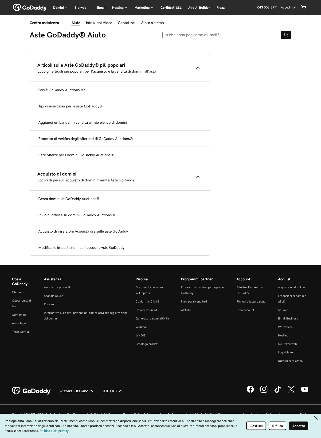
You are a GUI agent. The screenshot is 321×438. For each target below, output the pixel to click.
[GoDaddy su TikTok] (277, 392)
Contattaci (127, 23)
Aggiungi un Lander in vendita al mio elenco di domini (82, 122)
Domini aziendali (146, 309)
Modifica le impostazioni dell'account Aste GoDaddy (81, 247)
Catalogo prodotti (147, 343)
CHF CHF (110, 391)
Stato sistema (152, 23)
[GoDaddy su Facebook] (250, 392)
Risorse (49, 304)
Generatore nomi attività (152, 318)
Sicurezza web (287, 343)
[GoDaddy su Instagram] (264, 392)
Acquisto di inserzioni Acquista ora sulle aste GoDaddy (83, 231)
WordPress (285, 326)
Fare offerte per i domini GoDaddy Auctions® (76, 155)
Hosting (283, 335)
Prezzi (221, 7)
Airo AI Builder (199, 7)
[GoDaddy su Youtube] (305, 392)
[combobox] (221, 35)
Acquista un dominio (291, 287)
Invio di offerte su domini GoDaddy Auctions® (76, 215)
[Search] (286, 35)
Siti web (283, 309)
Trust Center (20, 331)
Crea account (245, 309)
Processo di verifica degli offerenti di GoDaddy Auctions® (85, 138)
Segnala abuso (53, 295)
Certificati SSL (171, 7)
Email (101, 7)
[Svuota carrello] (303, 7)
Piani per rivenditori (194, 301)
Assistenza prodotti (57, 287)
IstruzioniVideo (99, 23)
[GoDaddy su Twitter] (291, 392)
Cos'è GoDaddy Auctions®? (61, 90)
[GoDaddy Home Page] (31, 391)
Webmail (141, 326)
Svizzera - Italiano (73, 391)
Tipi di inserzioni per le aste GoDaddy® (70, 106)
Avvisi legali (19, 323)
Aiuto (75, 23)
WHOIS (140, 335)
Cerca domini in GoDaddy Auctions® (69, 199)
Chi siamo (18, 292)
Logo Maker (286, 352)
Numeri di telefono (290, 360)
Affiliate (186, 309)
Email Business (288, 318)
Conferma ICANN (147, 301)
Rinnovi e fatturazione (251, 301)
